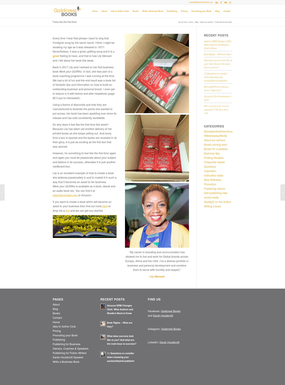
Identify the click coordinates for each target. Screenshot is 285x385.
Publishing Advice (214, 188)
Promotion (210, 184)
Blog (55, 309)
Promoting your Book (65, 335)
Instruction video (213, 175)
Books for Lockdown (216, 149)
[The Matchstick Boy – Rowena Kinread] (2, 192)
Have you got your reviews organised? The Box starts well (216, 109)
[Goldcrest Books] (68, 11)
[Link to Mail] (225, 2)
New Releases (212, 180)
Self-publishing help (215, 193)
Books (56, 313)
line (67, 210)
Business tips (212, 153)
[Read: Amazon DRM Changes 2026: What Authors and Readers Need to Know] (103, 306)
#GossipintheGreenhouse (219, 131)
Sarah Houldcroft (163, 315)
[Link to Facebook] (221, 2)
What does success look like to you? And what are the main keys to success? (218, 64)
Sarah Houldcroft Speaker (68, 357)
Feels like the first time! (65, 22)
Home (56, 322)
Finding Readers (214, 158)
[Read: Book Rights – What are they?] (103, 323)
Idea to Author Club (64, 326)
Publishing (59, 339)
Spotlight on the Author (217, 202)
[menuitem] (95, 11)
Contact (57, 317)
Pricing (57, 331)
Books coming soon (215, 144)
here (105, 206)
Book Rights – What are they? (218, 54)
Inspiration (210, 171)
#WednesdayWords (215, 135)
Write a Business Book (66, 361)
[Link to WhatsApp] (230, 2)
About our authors (214, 140)
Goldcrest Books (170, 311)
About (56, 304)
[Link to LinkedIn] (216, 2)
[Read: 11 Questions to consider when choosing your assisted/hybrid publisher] (103, 354)
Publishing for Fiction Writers (70, 353)
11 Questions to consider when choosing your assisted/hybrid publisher (215, 77)
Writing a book (212, 206)
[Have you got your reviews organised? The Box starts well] (282, 192)
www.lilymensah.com (65, 195)
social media (211, 197)
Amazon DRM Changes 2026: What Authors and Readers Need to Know (218, 45)
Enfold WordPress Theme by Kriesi (89, 380)
